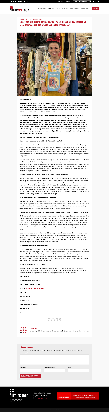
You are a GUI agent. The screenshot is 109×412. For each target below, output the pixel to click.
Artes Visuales (74, 9)
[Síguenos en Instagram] (95, 1)
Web (69, 367)
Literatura (51, 9)
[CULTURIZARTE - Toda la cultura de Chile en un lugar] (19, 8)
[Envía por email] (54, 319)
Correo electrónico (50, 367)
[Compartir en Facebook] (48, 319)
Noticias (39, 19)
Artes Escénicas (62, 9)
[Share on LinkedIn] (60, 319)
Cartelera (84, 9)
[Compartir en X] (51, 319)
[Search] (90, 8)
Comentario (24, 353)
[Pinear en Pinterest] (57, 319)
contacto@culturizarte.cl (42, 398)
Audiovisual (41, 9)
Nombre (23, 367)
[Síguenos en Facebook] (93, 1)
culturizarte (46, 29)
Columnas (22, 19)
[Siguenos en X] (96, 1)
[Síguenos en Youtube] (98, 1)
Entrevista (28, 19)
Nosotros (60, 1)
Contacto (67, 1)
